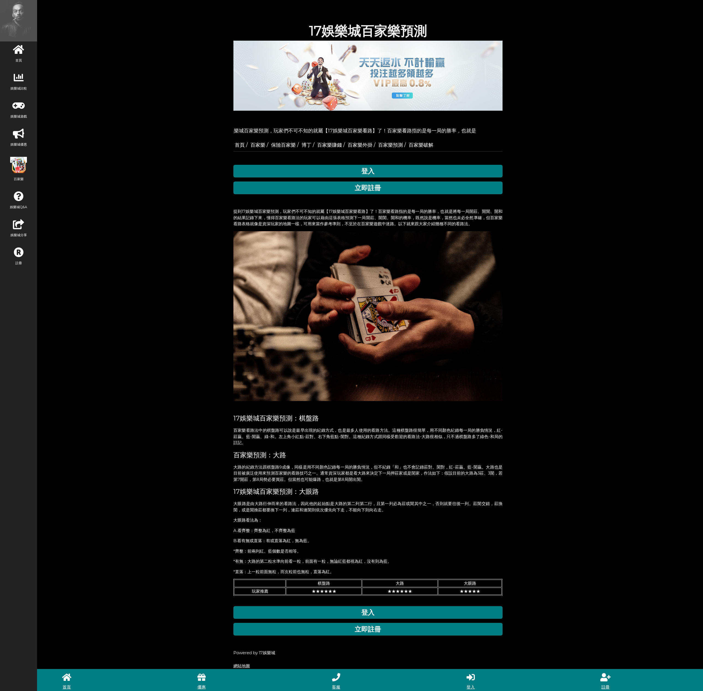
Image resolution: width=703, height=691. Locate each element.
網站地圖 (241, 665)
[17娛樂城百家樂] (368, 315)
